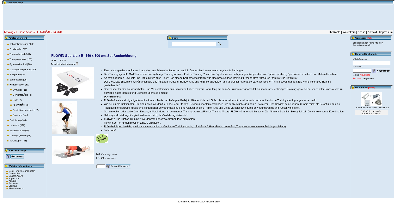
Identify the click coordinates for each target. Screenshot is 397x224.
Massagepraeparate (20, 69)
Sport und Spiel (20, 115)
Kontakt (372, 32)
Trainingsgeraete (18, 135)
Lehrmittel (14, 125)
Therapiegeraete (18, 59)
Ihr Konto (334, 32)
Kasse (361, 32)
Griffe (15, 100)
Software (13, 183)
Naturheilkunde (17, 130)
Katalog (8, 32)
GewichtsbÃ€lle (20, 95)
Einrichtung (15, 120)
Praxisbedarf (16, 49)
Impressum (386, 32)
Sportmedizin (16, 79)
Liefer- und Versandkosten (22, 171)
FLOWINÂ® (43, 32)
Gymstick (17, 90)
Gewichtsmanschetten (24, 110)
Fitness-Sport (24, 32)
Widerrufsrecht (16, 188)
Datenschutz (15, 173)
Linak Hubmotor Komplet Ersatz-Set (372, 107)
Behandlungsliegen (19, 44)
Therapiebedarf (17, 54)
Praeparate (15, 74)
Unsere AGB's (16, 176)
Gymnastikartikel (18, 64)
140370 (57, 32)
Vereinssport (16, 140)
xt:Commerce (213, 201)
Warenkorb (349, 32)
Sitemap (13, 186)
